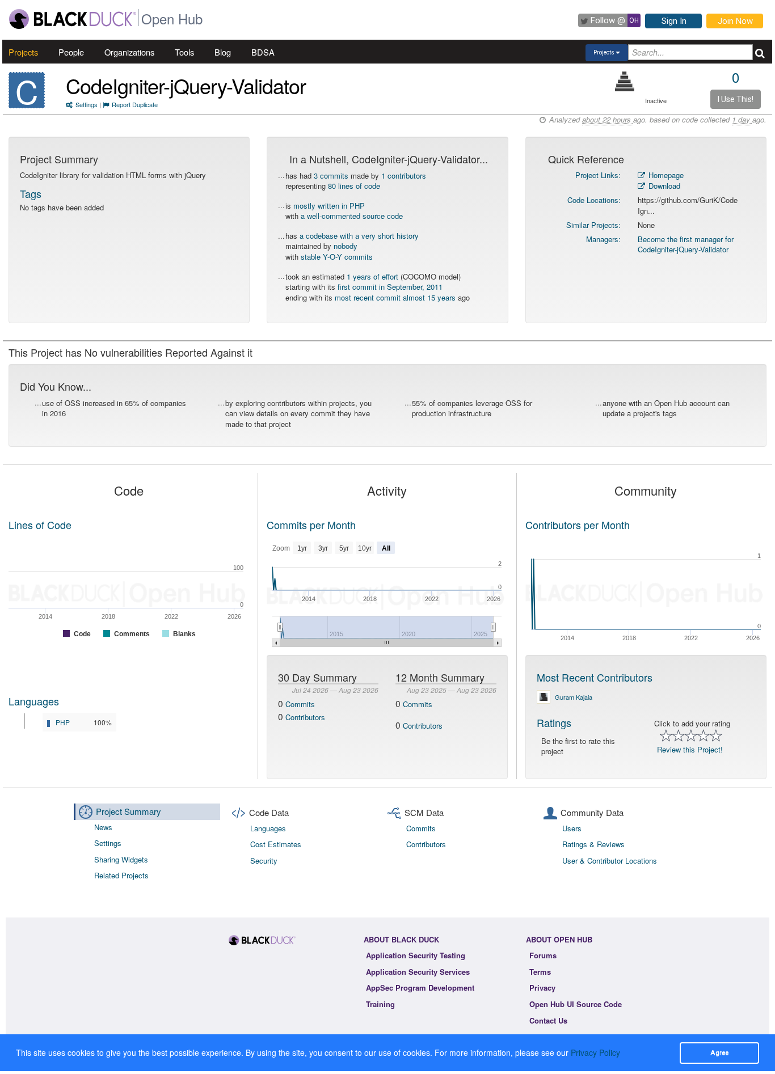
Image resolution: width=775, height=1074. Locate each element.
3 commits (331, 175)
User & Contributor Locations (609, 860)
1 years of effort (372, 276)
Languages (34, 701)
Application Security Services (418, 971)
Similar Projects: (593, 224)
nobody (345, 245)
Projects (23, 52)
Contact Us (548, 1020)
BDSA (263, 52)
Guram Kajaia (573, 696)
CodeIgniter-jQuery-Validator (186, 85)
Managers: (603, 239)
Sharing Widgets (121, 859)
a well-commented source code (352, 215)
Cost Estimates (275, 844)
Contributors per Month (577, 524)
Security (263, 860)
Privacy (542, 987)
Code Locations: (594, 199)
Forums (543, 955)
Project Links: (598, 175)
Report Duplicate (135, 104)
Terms (540, 971)
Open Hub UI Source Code (575, 1004)
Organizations (129, 52)
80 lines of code (354, 185)
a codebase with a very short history (359, 235)
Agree (719, 1052)
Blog (222, 52)
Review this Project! (690, 749)
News (103, 827)
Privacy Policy (595, 1052)
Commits (300, 704)
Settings (86, 104)
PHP (63, 722)
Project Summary (128, 811)
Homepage (665, 175)
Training (380, 1004)
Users (572, 828)
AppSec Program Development (420, 987)
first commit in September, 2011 (390, 286)
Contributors (305, 717)
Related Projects (121, 875)
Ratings (554, 722)
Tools (184, 52)
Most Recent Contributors (594, 677)
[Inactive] (625, 81)
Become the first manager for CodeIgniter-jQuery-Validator (686, 244)
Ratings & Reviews (593, 844)
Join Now (735, 21)
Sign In (674, 21)
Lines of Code (40, 524)
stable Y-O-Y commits (337, 256)
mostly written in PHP (329, 205)
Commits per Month (311, 524)
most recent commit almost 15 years (395, 297)
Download (663, 185)
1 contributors (403, 175)
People (71, 52)
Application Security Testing (415, 955)
